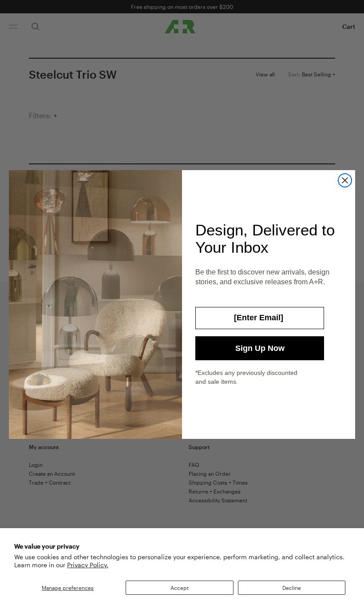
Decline (291, 588)
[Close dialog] (345, 180)
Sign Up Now (260, 348)
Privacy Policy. (87, 565)
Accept (179, 588)
